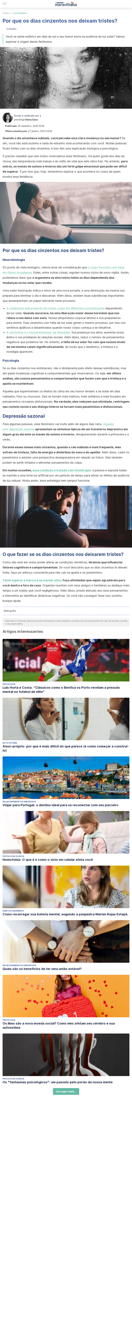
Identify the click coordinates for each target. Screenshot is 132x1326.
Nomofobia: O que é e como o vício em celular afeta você (48, 860)
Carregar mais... (66, 1091)
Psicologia (9, 684)
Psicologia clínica (13, 856)
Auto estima (10, 743)
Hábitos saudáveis (13, 911)
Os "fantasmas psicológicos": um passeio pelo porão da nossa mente (58, 1082)
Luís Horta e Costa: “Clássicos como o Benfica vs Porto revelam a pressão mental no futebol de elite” (61, 690)
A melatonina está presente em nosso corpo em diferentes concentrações (55, 308)
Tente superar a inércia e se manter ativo (32, 580)
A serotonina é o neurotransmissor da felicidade (38, 332)
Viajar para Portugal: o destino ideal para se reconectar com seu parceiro (60, 805)
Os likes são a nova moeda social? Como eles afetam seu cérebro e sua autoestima (59, 1025)
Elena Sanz (31, 119)
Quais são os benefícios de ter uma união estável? (42, 969)
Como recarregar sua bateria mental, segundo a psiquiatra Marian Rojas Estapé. (66, 914)
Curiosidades (20, 13)
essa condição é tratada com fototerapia (62, 470)
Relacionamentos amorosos (19, 801)
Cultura (6, 13)
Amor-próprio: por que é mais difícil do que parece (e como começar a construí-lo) (66, 748)
